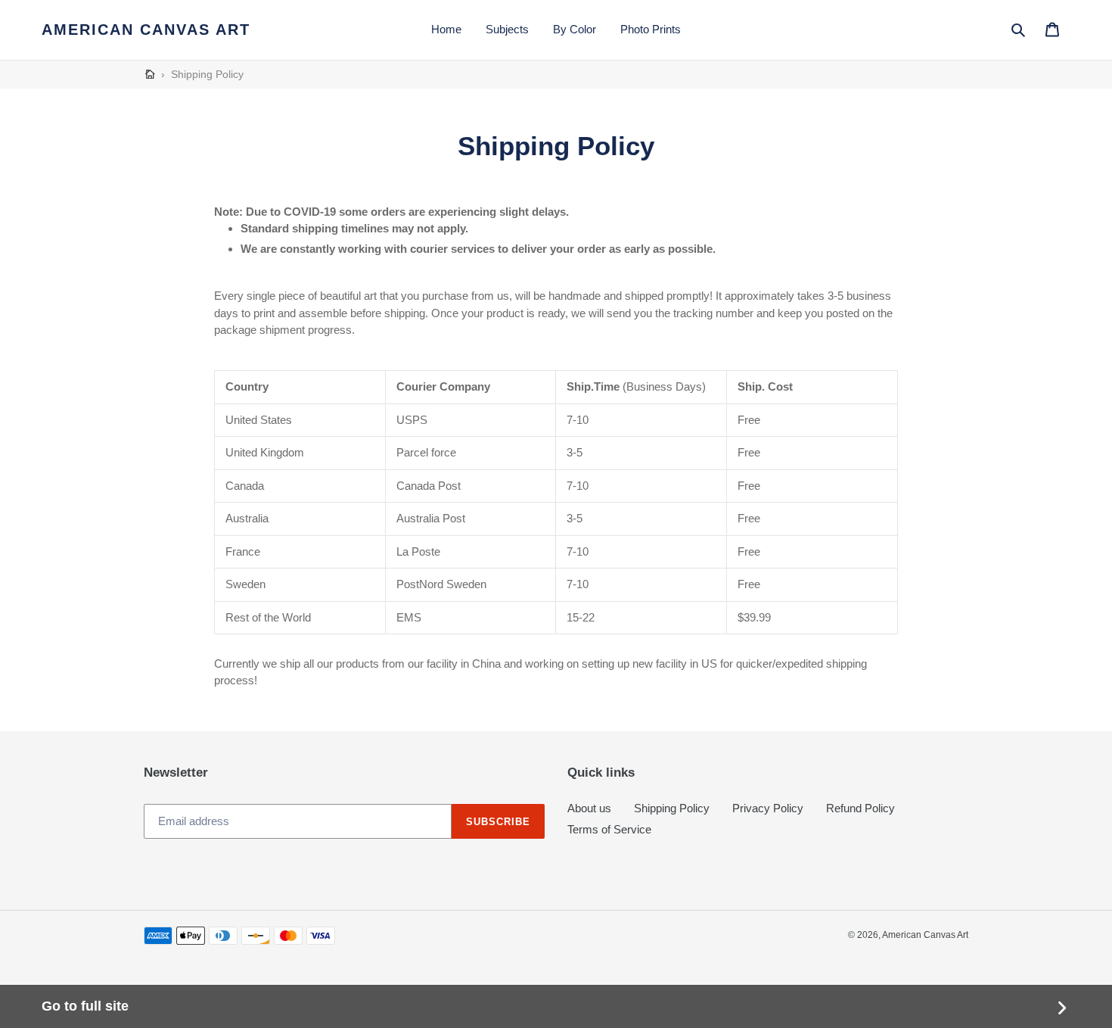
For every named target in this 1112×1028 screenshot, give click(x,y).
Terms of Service (609, 829)
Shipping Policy (672, 808)
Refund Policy (860, 808)
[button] (1019, 29)
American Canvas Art (146, 29)
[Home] (150, 74)
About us (589, 808)
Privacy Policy (767, 808)
